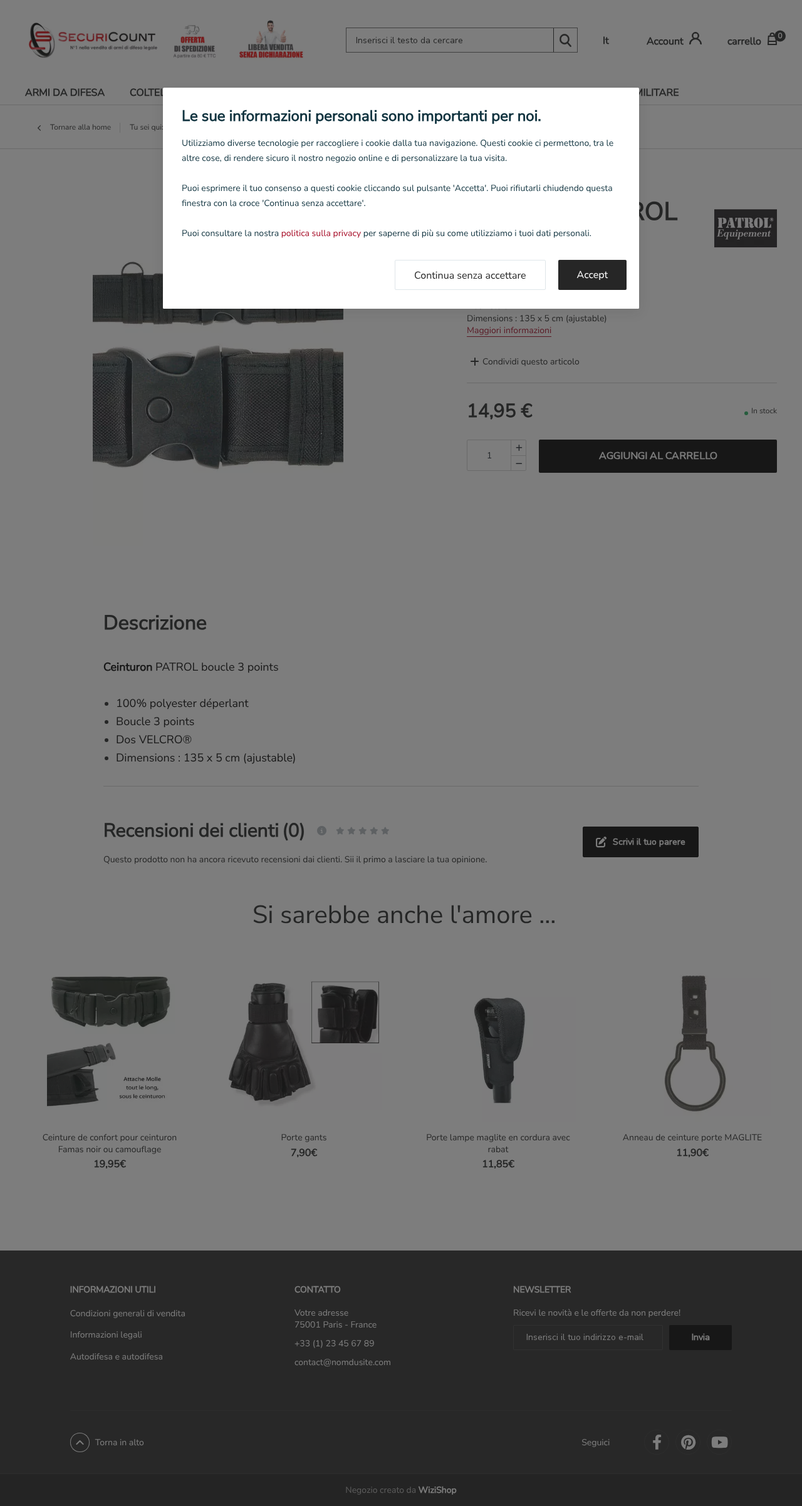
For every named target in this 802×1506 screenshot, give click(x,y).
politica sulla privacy (321, 233)
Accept (592, 275)
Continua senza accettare (470, 275)
